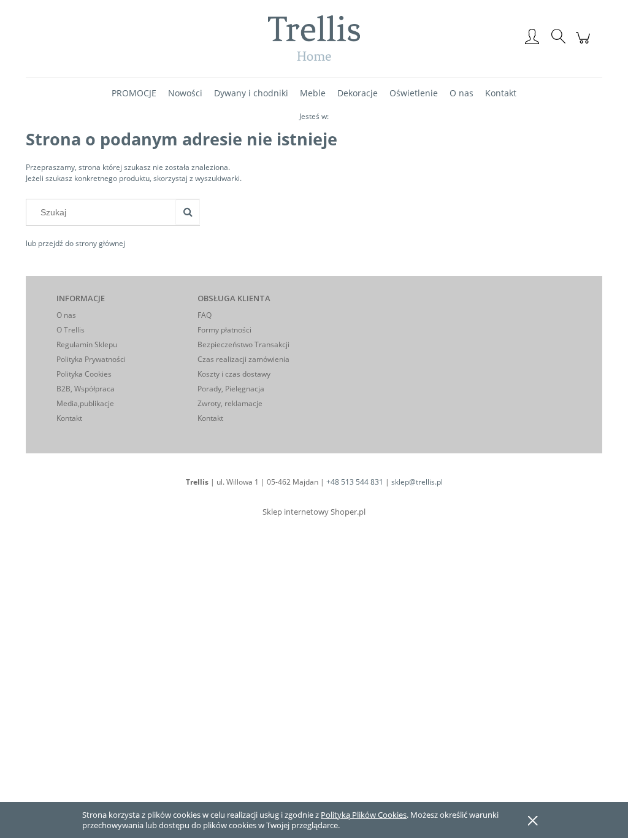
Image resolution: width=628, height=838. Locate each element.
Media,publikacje (85, 403)
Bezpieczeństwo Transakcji (243, 344)
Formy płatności (224, 330)
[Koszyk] (585, 44)
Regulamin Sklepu (86, 344)
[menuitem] (134, 93)
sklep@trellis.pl (417, 482)
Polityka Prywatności (91, 359)
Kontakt (69, 418)
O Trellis (70, 330)
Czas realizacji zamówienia (243, 359)
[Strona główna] (314, 38)
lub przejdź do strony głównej (75, 243)
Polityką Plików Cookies (364, 814)
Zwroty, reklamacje (229, 403)
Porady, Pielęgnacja (230, 388)
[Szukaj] (187, 212)
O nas (66, 315)
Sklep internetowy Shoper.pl (314, 511)
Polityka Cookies (84, 374)
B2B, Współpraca (85, 388)
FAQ (204, 315)
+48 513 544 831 (354, 482)
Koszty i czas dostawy (233, 374)
